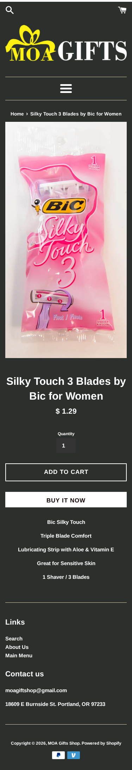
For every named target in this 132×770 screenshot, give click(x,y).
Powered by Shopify (101, 743)
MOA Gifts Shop (64, 743)
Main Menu (18, 655)
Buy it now (66, 500)
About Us (17, 647)
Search (14, 638)
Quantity (66, 433)
